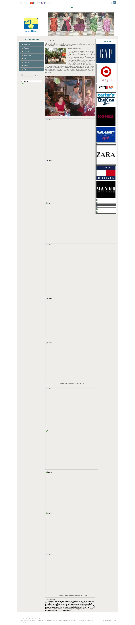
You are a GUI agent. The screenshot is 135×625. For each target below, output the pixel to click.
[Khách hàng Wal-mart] (106, 141)
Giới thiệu (52, 7)
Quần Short (27, 55)
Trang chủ (43, 7)
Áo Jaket (26, 48)
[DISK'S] (97, 207)
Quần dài (26, 51)
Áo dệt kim (27, 44)
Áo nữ (26, 65)
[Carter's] (106, 105)
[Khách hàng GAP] (106, 62)
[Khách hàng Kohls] (106, 125)
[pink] (97, 213)
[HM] (97, 209)
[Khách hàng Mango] (106, 197)
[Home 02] (81, 24)
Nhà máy (61, 7)
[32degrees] (106, 91)
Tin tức (70, 7)
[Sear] (97, 203)
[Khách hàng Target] (106, 82)
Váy (25, 58)
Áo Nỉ (25, 69)
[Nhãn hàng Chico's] (97, 144)
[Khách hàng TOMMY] (106, 179)
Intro (34, 7)
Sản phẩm (79, 7)
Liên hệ (97, 7)
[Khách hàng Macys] (97, 200)
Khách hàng (88, 7)
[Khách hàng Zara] (106, 164)
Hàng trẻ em (27, 62)
